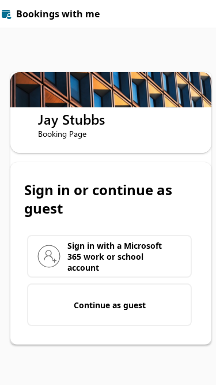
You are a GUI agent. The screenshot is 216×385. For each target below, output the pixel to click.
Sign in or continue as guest (98, 199)
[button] (202, 14)
